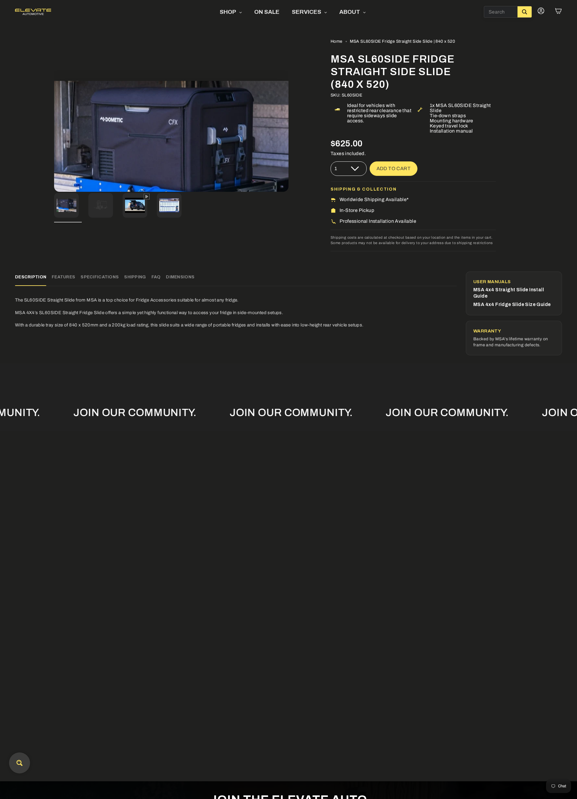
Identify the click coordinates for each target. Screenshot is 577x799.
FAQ (156, 277)
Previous (54, 116)
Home (337, 41)
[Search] (524, 11)
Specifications (100, 277)
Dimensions (180, 277)
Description (30, 277)
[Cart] (558, 12)
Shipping (135, 277)
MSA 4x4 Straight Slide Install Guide (508, 292)
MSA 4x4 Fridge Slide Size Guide (512, 304)
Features (63, 277)
